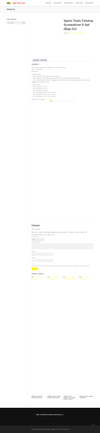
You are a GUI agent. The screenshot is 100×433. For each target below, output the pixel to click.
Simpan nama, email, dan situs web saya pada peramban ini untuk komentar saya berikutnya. (61, 266)
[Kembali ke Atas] (93, 425)
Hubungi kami (48, 99)
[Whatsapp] (56, 418)
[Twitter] (48, 418)
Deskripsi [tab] (36, 60)
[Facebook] (43, 418)
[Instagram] (52, 418)
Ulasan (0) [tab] (43, 60)
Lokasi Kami (78, 3)
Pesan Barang (68, 3)
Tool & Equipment (80, 33)
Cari (24, 23)
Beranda (48, 3)
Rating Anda (36, 237)
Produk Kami (57, 3)
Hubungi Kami (89, 3)
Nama (34, 251)
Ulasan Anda (36, 242)
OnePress (53, 429)
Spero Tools (72, 33)
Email (34, 257)
